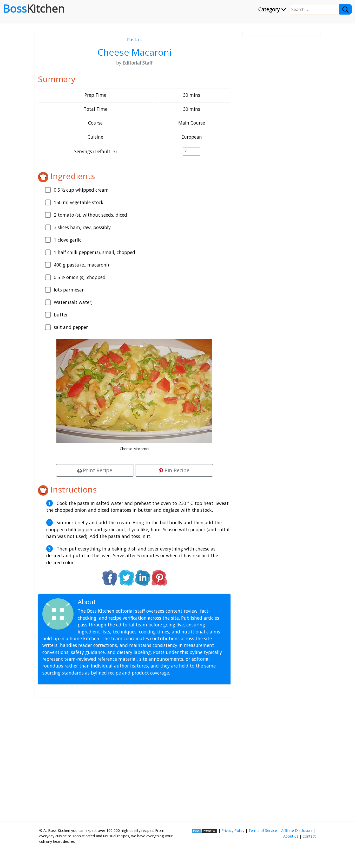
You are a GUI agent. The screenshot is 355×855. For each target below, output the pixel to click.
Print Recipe (97, 470)
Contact (309, 836)
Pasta (133, 39)
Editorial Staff (117, 602)
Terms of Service (262, 830)
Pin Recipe (176, 470)
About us (290, 836)
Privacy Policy (232, 830)
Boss (34, 8)
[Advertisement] (134, 757)
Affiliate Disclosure (297, 830)
